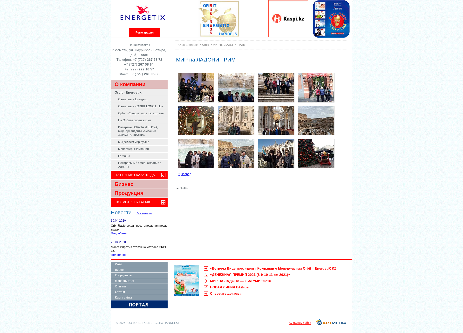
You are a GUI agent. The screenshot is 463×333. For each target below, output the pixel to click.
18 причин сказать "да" (136, 175)
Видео (119, 270)
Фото (205, 45)
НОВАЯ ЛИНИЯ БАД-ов (229, 287)
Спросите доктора (225, 293)
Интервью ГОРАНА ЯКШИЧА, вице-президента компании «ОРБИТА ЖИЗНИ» (138, 131)
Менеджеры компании (133, 149)
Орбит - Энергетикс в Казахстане (141, 113)
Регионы (124, 156)
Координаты (123, 275)
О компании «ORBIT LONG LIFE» (140, 106)
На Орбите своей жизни (134, 120)
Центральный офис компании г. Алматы (139, 165)
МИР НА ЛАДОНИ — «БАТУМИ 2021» (240, 281)
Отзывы (120, 286)
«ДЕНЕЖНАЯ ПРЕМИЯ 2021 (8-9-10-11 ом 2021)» (250, 275)
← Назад (182, 188)
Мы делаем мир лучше (133, 142)
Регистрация (145, 32)
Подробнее (119, 233)
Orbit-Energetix (188, 45)
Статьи (120, 292)
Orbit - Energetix (128, 92)
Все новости (144, 213)
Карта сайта (123, 297)
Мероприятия (124, 281)
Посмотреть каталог (134, 202)
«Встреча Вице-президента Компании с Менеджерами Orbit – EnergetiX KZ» (274, 268)
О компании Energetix (133, 99)
